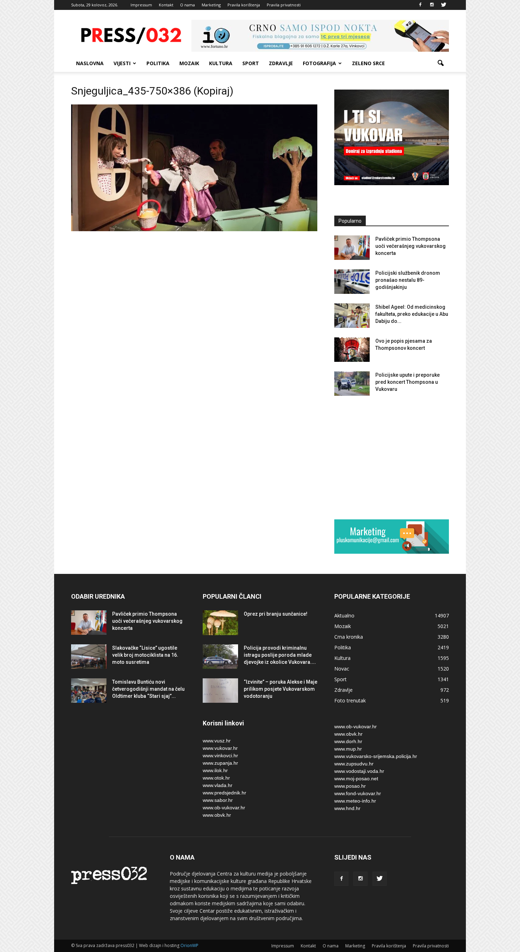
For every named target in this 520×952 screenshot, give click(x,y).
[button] (440, 63)
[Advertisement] (392, 457)
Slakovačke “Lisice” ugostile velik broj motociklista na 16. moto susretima (145, 655)
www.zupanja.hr (220, 763)
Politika (157, 63)
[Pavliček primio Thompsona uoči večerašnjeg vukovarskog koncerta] (352, 247)
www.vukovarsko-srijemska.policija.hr (375, 756)
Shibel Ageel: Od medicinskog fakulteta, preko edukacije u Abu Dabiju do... (411, 314)
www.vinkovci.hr (220, 755)
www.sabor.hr (218, 800)
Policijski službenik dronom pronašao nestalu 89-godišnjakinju (407, 280)
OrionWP (189, 945)
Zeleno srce (368, 63)
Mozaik (189, 63)
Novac (341, 668)
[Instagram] (432, 5)
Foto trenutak (350, 700)
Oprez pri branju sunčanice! (275, 614)
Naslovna (90, 63)
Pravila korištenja (243, 4)
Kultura (220, 63)
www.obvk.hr (217, 815)
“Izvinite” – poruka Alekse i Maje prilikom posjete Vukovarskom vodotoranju (280, 689)
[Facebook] (420, 5)
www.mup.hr (348, 749)
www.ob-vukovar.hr (224, 807)
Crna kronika (348, 636)
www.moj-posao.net (356, 778)
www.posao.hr (350, 786)
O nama (187, 4)
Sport (250, 63)
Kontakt (166, 4)
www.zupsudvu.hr (354, 763)
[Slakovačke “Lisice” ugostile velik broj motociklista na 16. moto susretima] (88, 656)
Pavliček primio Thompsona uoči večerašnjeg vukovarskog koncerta (410, 246)
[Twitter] (443, 5)
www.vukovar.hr (220, 748)
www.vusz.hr (217, 740)
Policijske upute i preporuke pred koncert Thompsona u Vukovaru (407, 382)
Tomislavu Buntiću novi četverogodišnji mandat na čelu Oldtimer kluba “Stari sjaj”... (148, 689)
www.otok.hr (216, 778)
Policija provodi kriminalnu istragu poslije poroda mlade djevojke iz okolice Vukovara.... (280, 655)
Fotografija (319, 63)
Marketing (211, 4)
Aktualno (344, 615)
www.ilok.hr (215, 770)
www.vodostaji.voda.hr (359, 771)
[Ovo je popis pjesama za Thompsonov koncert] (352, 349)
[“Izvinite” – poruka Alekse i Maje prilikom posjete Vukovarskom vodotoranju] (220, 690)
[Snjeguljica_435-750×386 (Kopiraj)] (194, 229)
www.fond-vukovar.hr (357, 793)
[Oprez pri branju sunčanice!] (220, 622)
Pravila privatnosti (284, 4)
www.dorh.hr (348, 741)
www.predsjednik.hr (224, 793)
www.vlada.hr (217, 785)
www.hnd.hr (347, 808)
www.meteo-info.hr (355, 801)
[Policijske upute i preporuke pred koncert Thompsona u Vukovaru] (352, 383)
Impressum (141, 4)
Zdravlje (281, 63)
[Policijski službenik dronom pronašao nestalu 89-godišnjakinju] (352, 281)
